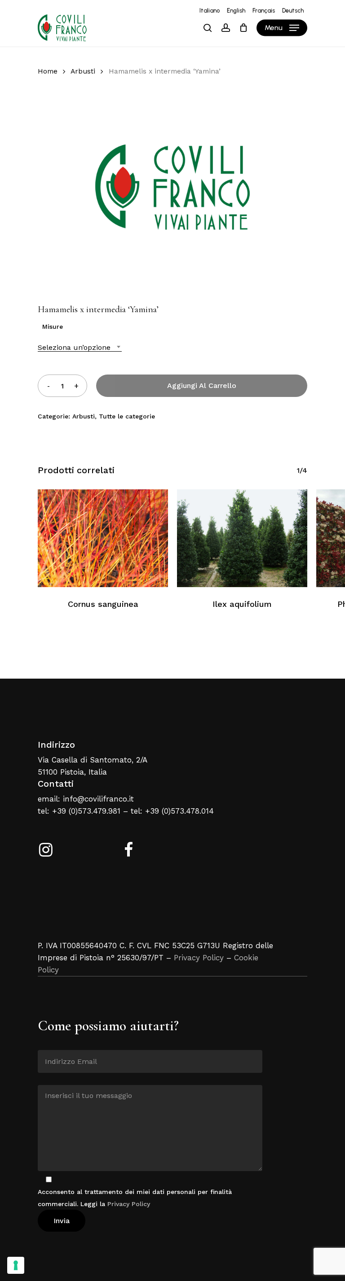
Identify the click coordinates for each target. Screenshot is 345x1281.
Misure (52, 326)
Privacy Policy (199, 957)
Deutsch (293, 10)
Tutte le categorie (127, 416)
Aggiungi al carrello (201, 385)
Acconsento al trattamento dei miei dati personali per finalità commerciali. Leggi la (135, 1197)
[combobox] (80, 347)
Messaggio (54, 1078)
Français (263, 10)
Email (46, 1043)
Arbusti (83, 71)
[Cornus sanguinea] (103, 538)
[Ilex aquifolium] (242, 538)
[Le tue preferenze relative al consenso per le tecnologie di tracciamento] (15, 1265)
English (236, 10)
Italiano (209, 10)
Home (48, 71)
